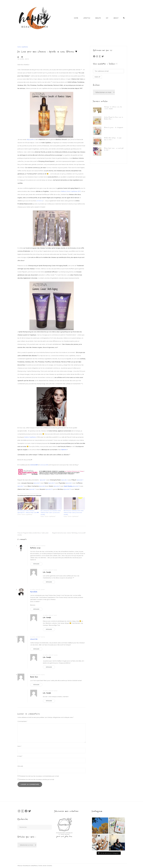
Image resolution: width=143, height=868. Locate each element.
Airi (44, 865)
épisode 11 (32, 489)
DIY (107, 18)
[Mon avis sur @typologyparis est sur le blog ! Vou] (100, 842)
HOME (76, 18)
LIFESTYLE (86, 18)
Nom (19, 746)
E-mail (20, 756)
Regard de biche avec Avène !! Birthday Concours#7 (69, 533)
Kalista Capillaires (30, 437)
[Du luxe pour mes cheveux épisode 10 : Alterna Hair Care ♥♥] (28, 503)
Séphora (64, 449)
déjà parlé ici (31, 139)
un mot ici (39, 201)
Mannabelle (33, 592)
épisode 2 (64, 480)
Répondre (36, 564)
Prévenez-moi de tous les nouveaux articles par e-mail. (36, 779)
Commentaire (22, 721)
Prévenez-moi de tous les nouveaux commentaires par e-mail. (39, 776)
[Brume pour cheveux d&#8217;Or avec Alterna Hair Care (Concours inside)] (74, 503)
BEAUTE (98, 18)
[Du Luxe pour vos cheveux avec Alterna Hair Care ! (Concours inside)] (51, 503)
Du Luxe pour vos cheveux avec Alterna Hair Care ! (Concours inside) (51, 512)
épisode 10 (76, 486)
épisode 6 (69, 483)
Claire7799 (33, 639)
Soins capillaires (23, 47)
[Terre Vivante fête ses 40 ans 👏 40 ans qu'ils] (117, 825)
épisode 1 (43, 480)
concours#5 (34, 465)
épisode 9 (57, 486)
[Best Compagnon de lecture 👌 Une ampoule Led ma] (117, 842)
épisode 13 (67, 489)
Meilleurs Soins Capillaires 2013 (71, 191)
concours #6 (44, 465)
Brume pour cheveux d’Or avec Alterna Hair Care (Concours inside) (74, 512)
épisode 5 (51, 483)
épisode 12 (49, 489)
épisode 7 (21, 486)
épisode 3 (80, 480)
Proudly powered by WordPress (27, 865)
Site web (20, 766)
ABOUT (116, 18)
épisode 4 (37, 483)
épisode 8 (42, 486)
